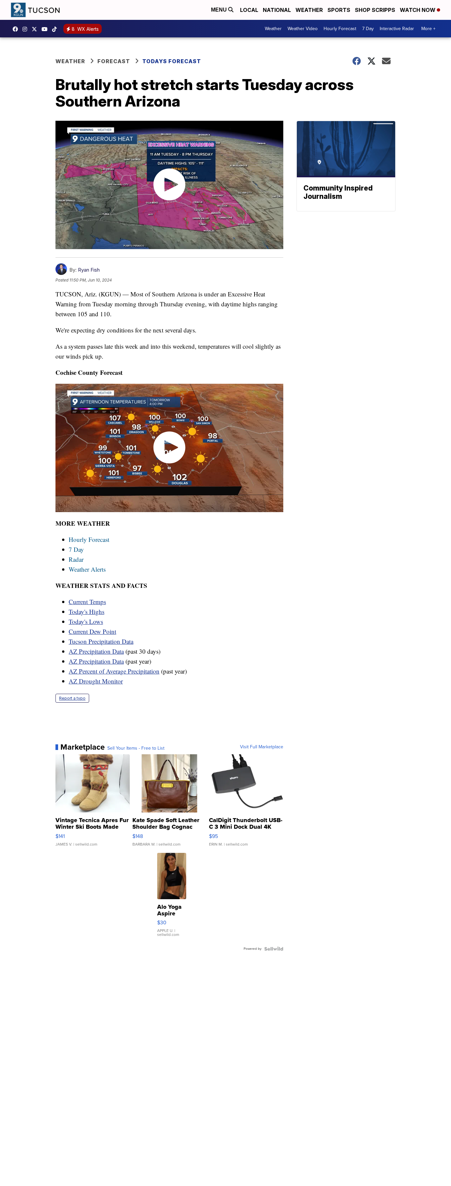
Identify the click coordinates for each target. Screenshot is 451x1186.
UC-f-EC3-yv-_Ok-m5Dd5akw (46, 29)
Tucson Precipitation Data (101, 641)
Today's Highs (86, 611)
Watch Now (418, 10)
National (277, 10)
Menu (219, 10)
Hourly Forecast (340, 28)
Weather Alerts (87, 569)
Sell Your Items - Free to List (135, 748)
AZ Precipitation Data (96, 651)
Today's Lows (86, 621)
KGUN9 (36, 29)
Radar (76, 559)
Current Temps (87, 601)
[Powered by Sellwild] (273, 948)
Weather (309, 10)
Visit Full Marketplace (261, 747)
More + (428, 28)
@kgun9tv (56, 29)
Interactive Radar (397, 28)
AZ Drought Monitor (96, 681)
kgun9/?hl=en (26, 29)
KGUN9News (17, 29)
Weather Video (303, 28)
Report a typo (72, 698)
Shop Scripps (375, 10)
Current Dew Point (92, 631)
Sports (339, 10)
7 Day (368, 28)
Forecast (113, 61)
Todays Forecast (171, 61)
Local (249, 10)
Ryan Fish (89, 270)
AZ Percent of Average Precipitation (114, 671)
